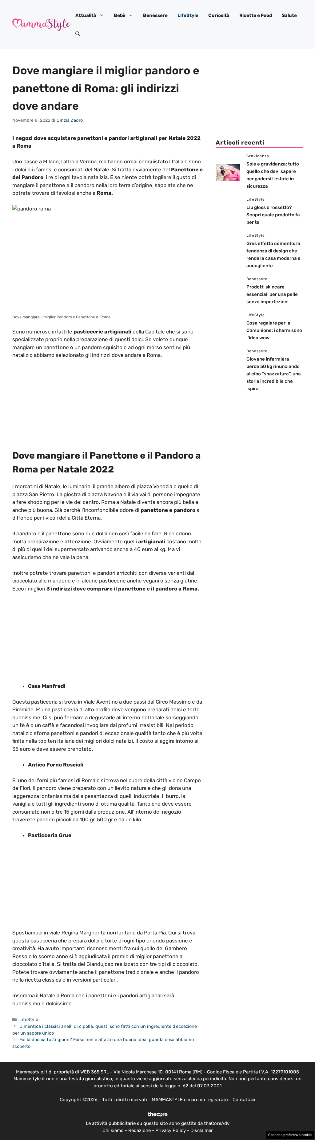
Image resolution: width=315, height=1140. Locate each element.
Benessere (155, 15)
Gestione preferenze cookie (290, 1135)
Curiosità (218, 15)
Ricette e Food (255, 15)
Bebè (120, 15)
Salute (289, 15)
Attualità (85, 15)
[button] (77, 34)
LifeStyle (187, 15)
